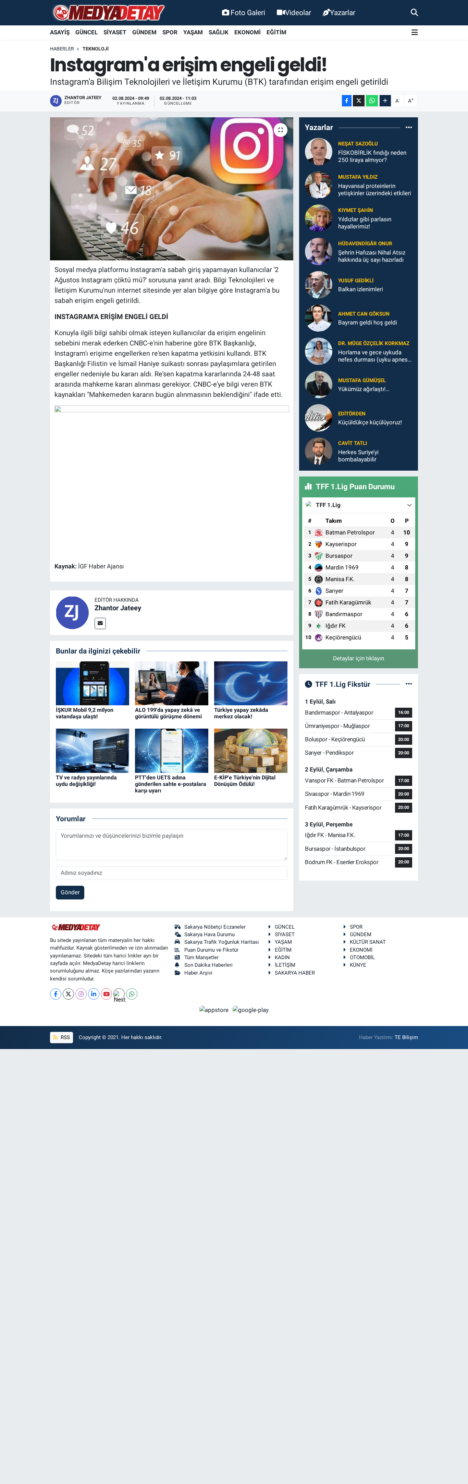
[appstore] (215, 1009)
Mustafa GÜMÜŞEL (362, 380)
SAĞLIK (219, 32)
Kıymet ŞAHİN (355, 210)
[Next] (119, 994)
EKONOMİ (247, 32)
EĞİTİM (276, 32)
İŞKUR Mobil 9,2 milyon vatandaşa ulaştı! (84, 713)
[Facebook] (55, 994)
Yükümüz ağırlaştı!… (363, 389)
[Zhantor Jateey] (72, 612)
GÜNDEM (144, 32)
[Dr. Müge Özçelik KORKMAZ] (318, 351)
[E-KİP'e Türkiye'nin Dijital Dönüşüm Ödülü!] (250, 750)
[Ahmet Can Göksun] (318, 317)
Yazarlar (342, 12)
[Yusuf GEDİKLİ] (318, 284)
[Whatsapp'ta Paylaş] (372, 100)
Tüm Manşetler (201, 957)
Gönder (70, 892)
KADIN (282, 957)
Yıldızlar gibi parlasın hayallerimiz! (364, 223)
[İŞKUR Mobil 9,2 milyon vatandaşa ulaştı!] (92, 682)
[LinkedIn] (93, 994)
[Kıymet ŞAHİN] (318, 217)
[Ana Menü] (414, 32)
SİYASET (114, 32)
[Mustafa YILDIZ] (318, 184)
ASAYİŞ (60, 32)
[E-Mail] (100, 623)
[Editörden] (318, 417)
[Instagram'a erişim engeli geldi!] (172, 188)
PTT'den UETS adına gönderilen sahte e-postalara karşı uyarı (170, 784)
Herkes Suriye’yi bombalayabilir (358, 456)
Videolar (298, 12)
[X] (68, 994)
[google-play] (250, 1009)
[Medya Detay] (108, 13)
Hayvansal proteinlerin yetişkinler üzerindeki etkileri (374, 189)
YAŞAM (193, 32)
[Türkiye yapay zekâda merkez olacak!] (250, 682)
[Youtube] (106, 994)
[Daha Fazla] (385, 100)
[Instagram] (81, 994)
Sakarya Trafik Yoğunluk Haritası (221, 942)
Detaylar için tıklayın (358, 658)
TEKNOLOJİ (96, 48)
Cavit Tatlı (352, 443)
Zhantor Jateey (118, 608)
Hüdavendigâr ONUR (365, 243)
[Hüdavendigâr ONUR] (318, 251)
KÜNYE (358, 965)
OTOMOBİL (362, 957)
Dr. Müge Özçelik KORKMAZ (373, 343)
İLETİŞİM (285, 965)
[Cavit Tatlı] (318, 450)
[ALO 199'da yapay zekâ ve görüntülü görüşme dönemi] (171, 682)
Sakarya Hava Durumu (209, 934)
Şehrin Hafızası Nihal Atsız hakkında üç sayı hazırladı (371, 256)
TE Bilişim (406, 1037)
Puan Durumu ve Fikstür (211, 950)
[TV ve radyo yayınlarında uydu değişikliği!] (92, 750)
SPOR (169, 32)
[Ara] (414, 12)
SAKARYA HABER (295, 973)
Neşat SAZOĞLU (358, 144)
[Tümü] (409, 127)
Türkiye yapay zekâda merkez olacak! (241, 713)
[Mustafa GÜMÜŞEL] (318, 384)
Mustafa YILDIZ (358, 177)
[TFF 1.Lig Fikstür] (409, 684)
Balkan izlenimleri (360, 289)
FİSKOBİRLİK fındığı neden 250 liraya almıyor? (372, 156)
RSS (64, 1037)
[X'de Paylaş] (359, 100)
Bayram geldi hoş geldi (367, 322)
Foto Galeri (248, 12)
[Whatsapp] (131, 994)
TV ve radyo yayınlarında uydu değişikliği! (86, 780)
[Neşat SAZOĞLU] (318, 151)
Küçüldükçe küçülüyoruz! (370, 422)
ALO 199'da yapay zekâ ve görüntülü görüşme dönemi (168, 713)
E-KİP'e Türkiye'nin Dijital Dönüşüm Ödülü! (244, 780)
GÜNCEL (86, 32)
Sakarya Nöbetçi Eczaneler (215, 927)
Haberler (62, 48)
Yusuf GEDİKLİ (355, 281)
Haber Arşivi (198, 973)
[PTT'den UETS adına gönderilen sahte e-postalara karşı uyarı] (171, 750)
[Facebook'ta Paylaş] (347, 100)
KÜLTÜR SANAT (368, 942)
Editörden (352, 414)
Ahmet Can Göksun (364, 314)
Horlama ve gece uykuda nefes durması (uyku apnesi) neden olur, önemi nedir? (374, 356)
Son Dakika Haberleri (208, 965)
